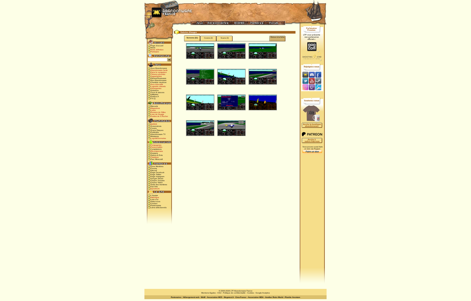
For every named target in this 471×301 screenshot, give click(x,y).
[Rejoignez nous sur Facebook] (319, 75)
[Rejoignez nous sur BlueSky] (319, 87)
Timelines (155, 157)
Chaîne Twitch (157, 183)
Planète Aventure (292, 297)
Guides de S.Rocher (159, 116)
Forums (154, 168)
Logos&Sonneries (158, 138)
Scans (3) (225, 38)
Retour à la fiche (277, 37)
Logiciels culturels (158, 86)
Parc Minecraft (157, 159)
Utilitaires (154, 94)
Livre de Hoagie (157, 114)
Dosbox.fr (155, 96)
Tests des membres (159, 185)
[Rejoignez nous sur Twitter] (305, 81)
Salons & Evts (157, 155)
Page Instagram (157, 176)
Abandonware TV (158, 134)
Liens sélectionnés (159, 207)
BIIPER (154, 124)
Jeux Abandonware (159, 68)
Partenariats (156, 205)
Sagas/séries (156, 76)
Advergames (156, 88)
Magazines (155, 108)
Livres (153, 110)
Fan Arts (154, 187)
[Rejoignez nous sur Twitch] (312, 87)
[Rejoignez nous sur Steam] (319, 81)
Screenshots (156, 126)
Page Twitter (156, 174)
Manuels (154, 106)
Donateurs (155, 189)
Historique (155, 197)
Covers (154, 128)
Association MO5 (214, 297)
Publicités (155, 132)
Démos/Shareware (158, 78)
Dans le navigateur (159, 72)
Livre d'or (154, 199)
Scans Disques (157, 130)
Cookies (250, 293)
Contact (154, 203)
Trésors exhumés (158, 74)
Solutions (155, 90)
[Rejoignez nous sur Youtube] (312, 81)
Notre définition (157, 50)
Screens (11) (192, 38)
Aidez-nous (155, 201)
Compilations (156, 149)
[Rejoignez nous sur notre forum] (305, 75)
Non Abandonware (159, 80)
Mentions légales (208, 293)
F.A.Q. (153, 98)
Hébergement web (191, 297)
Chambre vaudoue (159, 82)
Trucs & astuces (157, 92)
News (153, 48)
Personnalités (156, 147)
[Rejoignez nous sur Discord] (312, 75)
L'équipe (154, 195)
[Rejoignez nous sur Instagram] (305, 87)
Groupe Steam (157, 178)
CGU (219, 293)
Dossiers (154, 153)
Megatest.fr (229, 297)
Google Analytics (263, 293)
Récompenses (157, 151)
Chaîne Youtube (158, 180)
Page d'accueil (157, 46)
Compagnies (156, 145)
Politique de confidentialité (234, 293)
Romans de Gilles (158, 112)
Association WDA (255, 297)
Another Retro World (274, 297)
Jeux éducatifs (157, 84)
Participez (155, 52)
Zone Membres (157, 166)
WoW (203, 297)
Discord (154, 170)
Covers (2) (208, 38)
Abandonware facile (159, 70)
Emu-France (241, 297)
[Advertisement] (312, 213)
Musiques (155, 136)
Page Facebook (157, 172)
